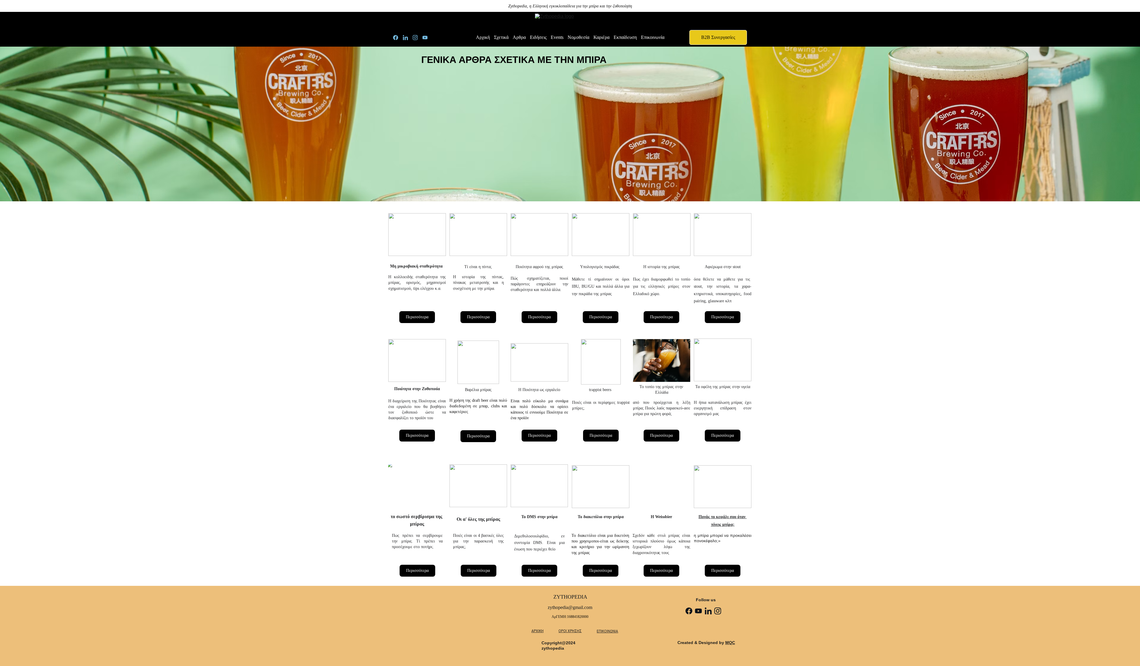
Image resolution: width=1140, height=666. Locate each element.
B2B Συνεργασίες (718, 37)
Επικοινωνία (652, 37)
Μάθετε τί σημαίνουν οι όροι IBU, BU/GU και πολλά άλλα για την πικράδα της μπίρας (600, 286)
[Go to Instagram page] (417, 37)
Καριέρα (601, 37)
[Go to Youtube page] (425, 37)
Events (557, 37)
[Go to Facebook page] (398, 37)
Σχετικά (501, 37)
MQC (730, 642)
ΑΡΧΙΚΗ (537, 631)
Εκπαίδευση (625, 37)
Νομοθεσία (578, 37)
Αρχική (483, 37)
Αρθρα (519, 37)
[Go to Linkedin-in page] (408, 37)
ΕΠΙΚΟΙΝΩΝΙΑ (607, 631)
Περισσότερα (417, 317)
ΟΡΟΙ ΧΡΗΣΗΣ (570, 631)
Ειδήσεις (538, 37)
